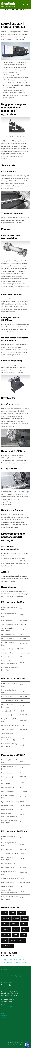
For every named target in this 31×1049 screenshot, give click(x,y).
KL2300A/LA (7, 946)
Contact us (4, 1017)
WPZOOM (20, 1044)
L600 (23, 935)
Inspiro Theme (12, 1044)
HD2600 (6, 918)
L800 (13, 940)
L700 (5, 940)
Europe (23, 960)
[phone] (27, 1040)
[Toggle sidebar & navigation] (28, 4)
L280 (25, 918)
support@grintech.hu (7, 1006)
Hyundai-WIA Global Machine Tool (15, 962)
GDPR (2, 1013)
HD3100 (16, 918)
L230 (12, 913)
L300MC (6, 929)
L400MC (6, 935)
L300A (5, 924)
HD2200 (21, 913)
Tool (20, 960)
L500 (15, 935)
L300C (24, 924)
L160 (4, 913)
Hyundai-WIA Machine (11, 960)
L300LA (14, 924)
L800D (21, 940)
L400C (25, 929)
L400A (15, 929)
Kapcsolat (4, 1015)
